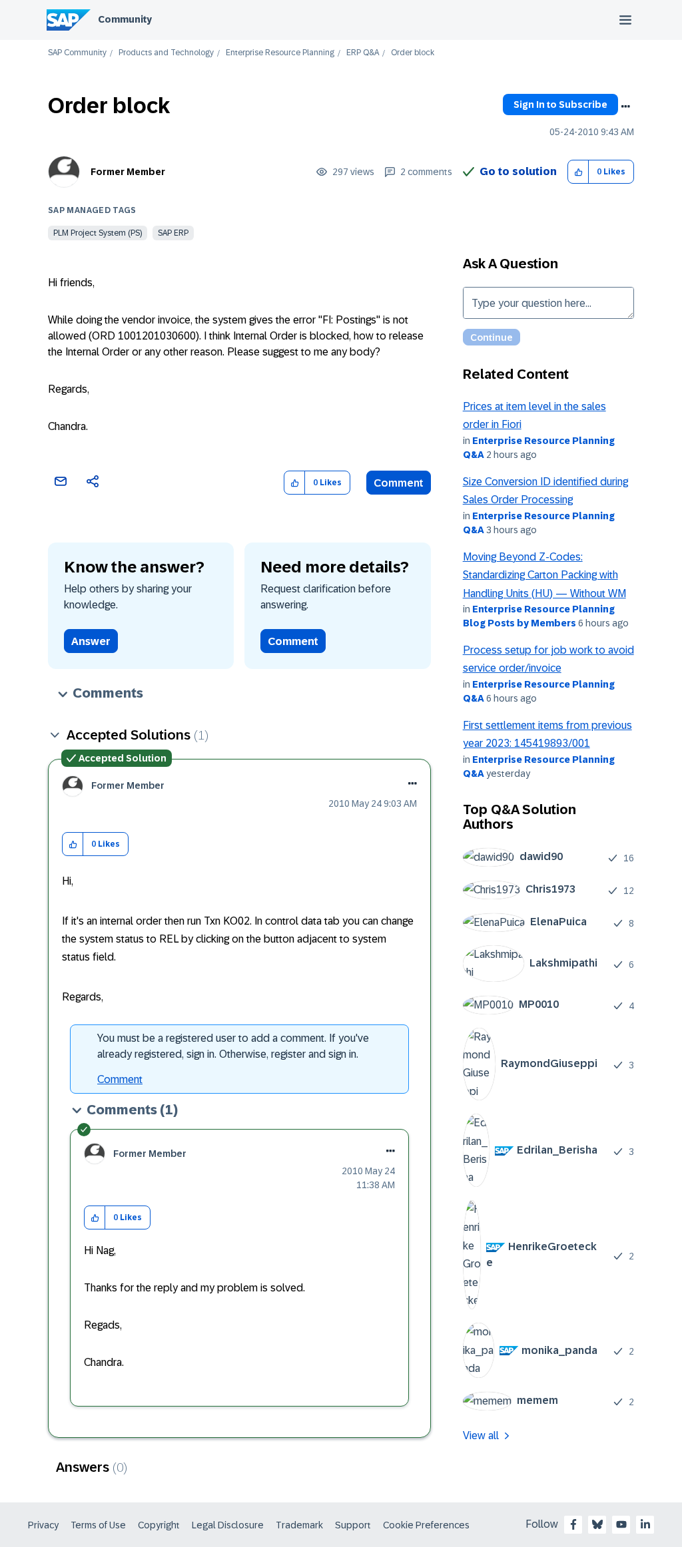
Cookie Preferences (426, 1525)
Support (353, 1525)
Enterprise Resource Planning (280, 53)
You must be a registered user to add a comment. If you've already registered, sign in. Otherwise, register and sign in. (233, 1046)
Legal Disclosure (228, 1525)
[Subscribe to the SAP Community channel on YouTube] (621, 1524)
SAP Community (77, 53)
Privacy (43, 1525)
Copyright (159, 1525)
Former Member (128, 171)
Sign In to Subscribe (560, 104)
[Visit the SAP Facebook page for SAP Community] (573, 1524)
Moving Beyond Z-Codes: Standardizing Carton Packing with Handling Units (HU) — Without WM (544, 575)
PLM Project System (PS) (97, 233)
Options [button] (625, 106)
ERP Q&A (362, 53)
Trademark (299, 1525)
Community (125, 19)
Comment (399, 483)
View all (481, 1435)
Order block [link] (412, 53)
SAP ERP (173, 233)
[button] (578, 172)
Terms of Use (98, 1525)
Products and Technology (166, 53)
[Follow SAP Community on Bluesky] (597, 1524)
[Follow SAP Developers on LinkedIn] (645, 1524)
